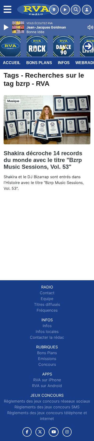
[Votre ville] (54, 10)
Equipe (47, 298)
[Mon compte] (87, 10)
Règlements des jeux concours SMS (47, 406)
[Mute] (90, 27)
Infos (64, 63)
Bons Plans (39, 63)
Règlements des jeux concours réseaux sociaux (47, 401)
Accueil (11, 63)
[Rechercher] (76, 10)
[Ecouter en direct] (65, 10)
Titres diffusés (47, 304)
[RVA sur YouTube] (54, 432)
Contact (47, 292)
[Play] (7, 27)
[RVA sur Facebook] (27, 432)
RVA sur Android (47, 385)
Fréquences (47, 310)
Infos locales (47, 331)
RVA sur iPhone (47, 379)
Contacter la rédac (47, 337)
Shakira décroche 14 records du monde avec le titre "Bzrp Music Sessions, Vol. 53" (43, 160)
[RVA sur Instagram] (67, 432)
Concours (47, 364)
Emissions (47, 358)
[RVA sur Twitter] (40, 432)
